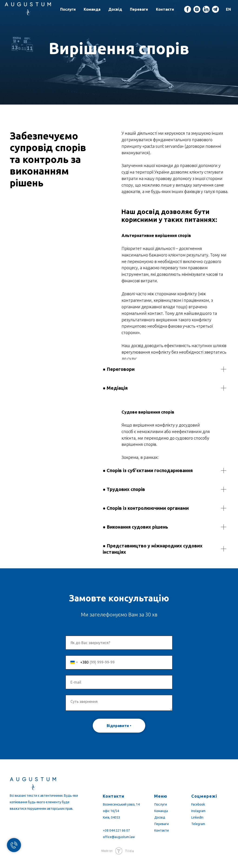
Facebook (198, 804)
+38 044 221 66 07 (116, 830)
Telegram (198, 824)
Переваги (139, 9)
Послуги (68, 9)
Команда (92, 9)
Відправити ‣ (119, 726)
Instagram (198, 811)
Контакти (165, 9)
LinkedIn (197, 817)
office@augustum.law (119, 837)
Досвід (115, 9)
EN (228, 9)
